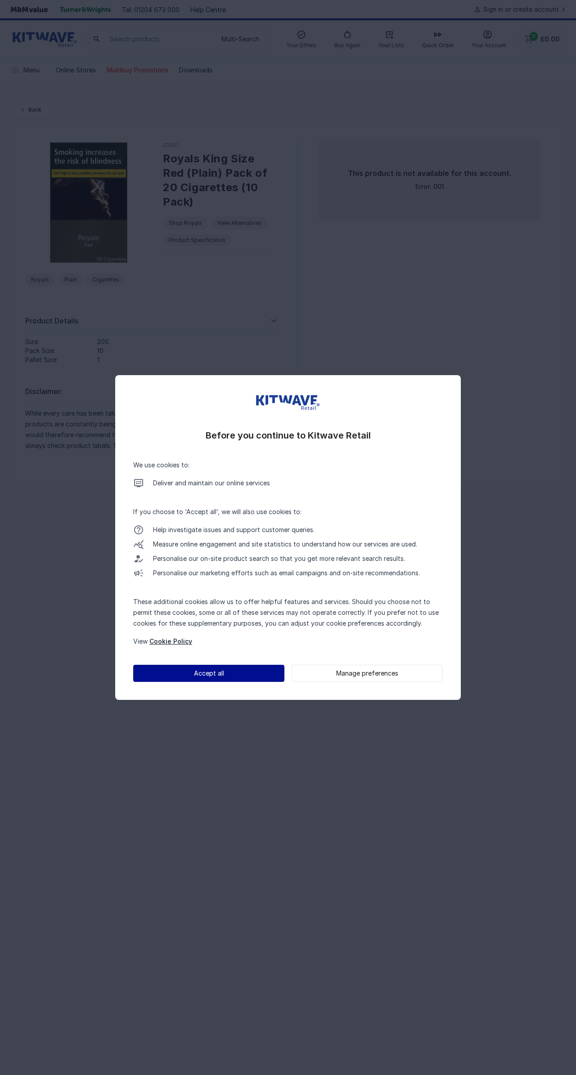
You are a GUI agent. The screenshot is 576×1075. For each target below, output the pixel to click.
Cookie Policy (170, 641)
